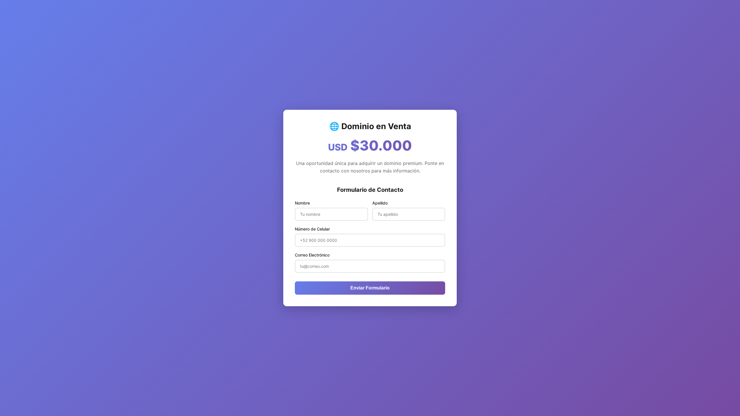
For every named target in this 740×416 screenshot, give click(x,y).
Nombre (302, 202)
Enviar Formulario (370, 287)
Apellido (380, 202)
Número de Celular (312, 228)
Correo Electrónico (312, 254)
